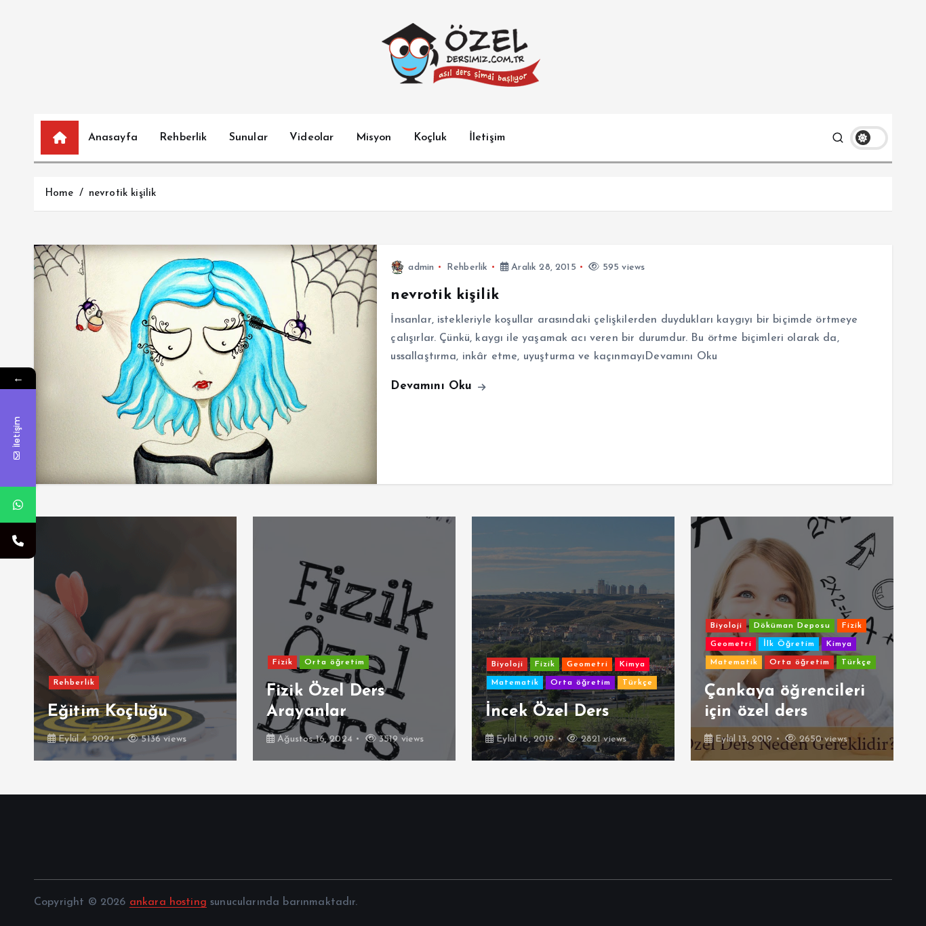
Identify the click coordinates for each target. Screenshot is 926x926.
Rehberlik (183, 137)
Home (59, 193)
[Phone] (18, 541)
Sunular (248, 137)
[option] (306, 639)
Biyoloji (459, 664)
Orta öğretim (286, 662)
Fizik (234, 662)
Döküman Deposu (743, 626)
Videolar (311, 137)
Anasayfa (113, 137)
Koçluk (430, 137)
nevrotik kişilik (123, 193)
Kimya (584, 664)
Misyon (374, 137)
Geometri (538, 664)
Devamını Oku (433, 386)
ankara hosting (168, 902)
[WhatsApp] (18, 505)
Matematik (466, 683)
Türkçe (588, 683)
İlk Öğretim (740, 644)
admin (421, 267)
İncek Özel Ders (499, 712)
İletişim (487, 137)
